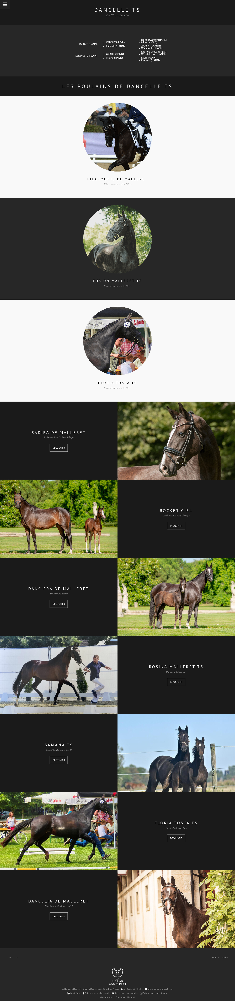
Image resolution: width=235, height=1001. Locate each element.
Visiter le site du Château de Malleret (117, 997)
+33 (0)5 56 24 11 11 (133, 989)
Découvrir (59, 447)
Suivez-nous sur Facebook (96, 993)
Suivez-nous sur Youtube (126, 993)
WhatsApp (75, 993)
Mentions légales (220, 957)
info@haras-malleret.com (160, 989)
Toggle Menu (5, 4)
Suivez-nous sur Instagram (155, 993)
